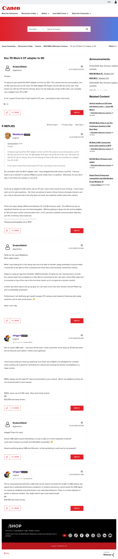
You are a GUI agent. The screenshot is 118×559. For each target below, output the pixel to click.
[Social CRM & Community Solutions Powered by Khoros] (109, 554)
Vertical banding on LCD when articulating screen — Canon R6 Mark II (101, 106)
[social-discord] (110, 535)
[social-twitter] (87, 535)
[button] (7, 112)
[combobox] (68, 29)
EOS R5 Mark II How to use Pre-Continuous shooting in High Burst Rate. (101, 126)
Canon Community (11, 8)
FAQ (109, 2)
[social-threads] (93, 535)
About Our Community (80, 13)
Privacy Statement (18, 530)
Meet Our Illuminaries (10, 13)
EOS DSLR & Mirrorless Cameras (56, 46)
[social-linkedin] (104, 535)
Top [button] (7, 553)
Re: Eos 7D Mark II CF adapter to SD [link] (83, 46)
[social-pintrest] (99, 535)
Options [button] (112, 46)
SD (7, 104)
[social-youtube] (64, 535)
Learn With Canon (59, 13)
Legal (26, 530)
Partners (37, 530)
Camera (38, 46)
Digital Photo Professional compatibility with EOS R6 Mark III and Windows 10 (101, 178)
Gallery (44, 13)
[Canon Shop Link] (13, 526)
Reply (77, 112)
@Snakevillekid (12, 143)
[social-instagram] (70, 535)
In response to (23, 342)
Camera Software (96, 185)
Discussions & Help (28, 13)
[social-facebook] (82, 535)
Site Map (31, 530)
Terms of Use (8, 530)
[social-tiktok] (76, 535)
